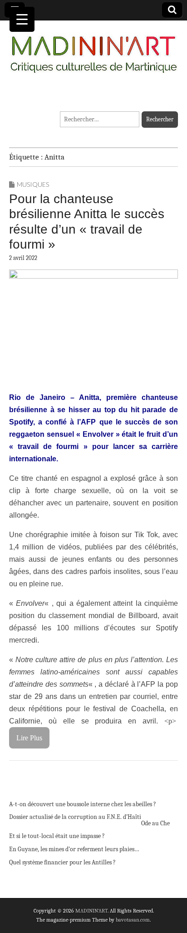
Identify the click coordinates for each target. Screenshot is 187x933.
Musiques (33, 184)
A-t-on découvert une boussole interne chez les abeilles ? (82, 804)
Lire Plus (29, 738)
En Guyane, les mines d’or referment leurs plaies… (74, 849)
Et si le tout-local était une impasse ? (57, 836)
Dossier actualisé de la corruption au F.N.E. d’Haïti (75, 817)
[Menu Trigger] (22, 19)
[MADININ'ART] (93, 48)
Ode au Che (155, 823)
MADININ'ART (91, 911)
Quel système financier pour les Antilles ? (62, 862)
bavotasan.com (133, 920)
